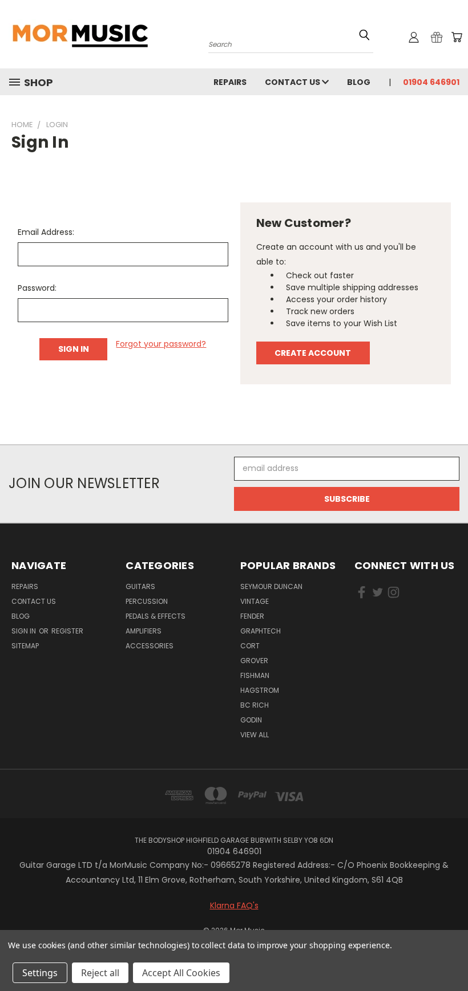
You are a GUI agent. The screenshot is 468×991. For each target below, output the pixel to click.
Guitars (140, 586)
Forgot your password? (161, 344)
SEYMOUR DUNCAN (271, 586)
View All (254, 735)
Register (67, 631)
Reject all (100, 972)
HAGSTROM (259, 690)
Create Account (313, 353)
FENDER (252, 616)
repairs (230, 82)
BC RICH (254, 705)
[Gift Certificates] (436, 37)
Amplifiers (144, 631)
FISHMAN (254, 675)
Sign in (24, 631)
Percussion (147, 601)
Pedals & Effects (155, 616)
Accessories (150, 646)
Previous (451, 955)
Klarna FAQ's (234, 905)
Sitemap (25, 646)
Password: (37, 288)
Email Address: (46, 232)
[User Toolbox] (413, 37)
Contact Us (293, 82)
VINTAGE (254, 601)
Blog (358, 82)
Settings (40, 972)
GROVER (254, 660)
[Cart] (456, 37)
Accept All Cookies (181, 972)
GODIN (251, 720)
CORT (250, 646)
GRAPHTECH (260, 631)
